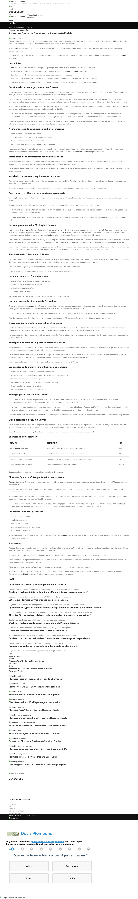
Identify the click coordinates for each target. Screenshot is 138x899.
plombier (25, 230)
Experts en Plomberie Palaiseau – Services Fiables (35, 741)
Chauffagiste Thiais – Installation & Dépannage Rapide (37, 764)
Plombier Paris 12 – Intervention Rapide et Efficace (35, 678)
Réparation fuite (16, 448)
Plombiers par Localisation (19, 30)
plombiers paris (15, 656)
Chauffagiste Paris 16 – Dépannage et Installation (34, 702)
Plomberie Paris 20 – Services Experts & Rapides (34, 686)
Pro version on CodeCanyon (33, 893)
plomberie (122, 55)
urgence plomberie (47, 235)
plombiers (16, 48)
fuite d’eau (65, 233)
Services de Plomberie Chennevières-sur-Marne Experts (38, 725)
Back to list (13, 663)
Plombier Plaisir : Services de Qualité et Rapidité (34, 694)
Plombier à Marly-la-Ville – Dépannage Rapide (33, 756)
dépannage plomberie (47, 92)
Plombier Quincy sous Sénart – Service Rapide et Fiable (38, 717)
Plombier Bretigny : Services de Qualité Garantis (34, 733)
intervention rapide (82, 152)
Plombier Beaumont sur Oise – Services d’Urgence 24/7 (38, 748)
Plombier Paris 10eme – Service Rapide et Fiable (34, 710)
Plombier (14, 68)
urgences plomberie (70, 71)
